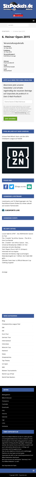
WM (3, 367)
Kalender (4, 417)
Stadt (5, 65)
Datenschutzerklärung (20, 112)
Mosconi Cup (6, 347)
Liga (3, 420)
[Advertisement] (18, 291)
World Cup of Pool (8, 374)
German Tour (6, 337)
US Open (5, 364)
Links (3, 423)
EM (3, 331)
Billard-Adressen (7, 398)
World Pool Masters (8, 377)
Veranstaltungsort (9, 54)
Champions (5, 401)
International (6, 341)
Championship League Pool (11, 324)
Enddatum (7, 50)
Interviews (5, 344)
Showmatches (6, 357)
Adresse (6, 61)
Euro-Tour (5, 334)
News (4, 354)
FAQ (3, 410)
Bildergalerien (6, 395)
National (5, 351)
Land (5, 69)
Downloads (5, 407)
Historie (4, 414)
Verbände (5, 426)
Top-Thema (6, 360)
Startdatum (7, 46)
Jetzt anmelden (10, 119)
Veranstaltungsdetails (14, 43)
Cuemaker (5, 404)
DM (3, 327)
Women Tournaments (9, 371)
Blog (3, 321)
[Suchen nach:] (18, 25)
